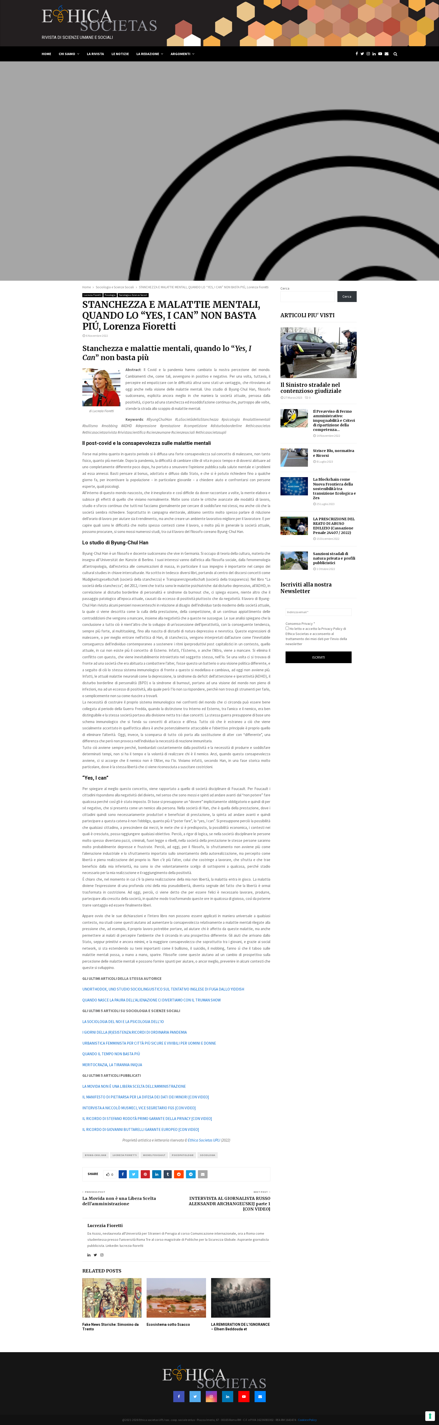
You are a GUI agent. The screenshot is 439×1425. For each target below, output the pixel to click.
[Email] (388, 54)
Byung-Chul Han (95, 1155)
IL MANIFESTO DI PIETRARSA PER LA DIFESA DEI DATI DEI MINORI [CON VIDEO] (145, 1097)
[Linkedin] (375, 54)
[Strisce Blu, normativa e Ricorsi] (294, 457)
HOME (46, 54)
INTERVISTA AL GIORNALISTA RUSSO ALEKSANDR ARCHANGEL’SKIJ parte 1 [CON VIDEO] (229, 1204)
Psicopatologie (183, 1155)
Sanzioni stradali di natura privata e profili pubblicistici (334, 558)
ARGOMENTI (180, 54)
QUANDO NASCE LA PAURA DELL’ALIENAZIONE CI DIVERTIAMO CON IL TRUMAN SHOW (151, 1000)
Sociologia (207, 1155)
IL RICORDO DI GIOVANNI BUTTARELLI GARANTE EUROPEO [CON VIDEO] (140, 1129)
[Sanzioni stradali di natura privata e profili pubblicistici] (294, 560)
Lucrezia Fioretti (92, 295)
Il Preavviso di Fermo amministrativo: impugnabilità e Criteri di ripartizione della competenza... (334, 420)
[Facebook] (358, 54)
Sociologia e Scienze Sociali (133, 295)
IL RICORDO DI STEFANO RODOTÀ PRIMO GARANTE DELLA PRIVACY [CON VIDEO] (147, 1118)
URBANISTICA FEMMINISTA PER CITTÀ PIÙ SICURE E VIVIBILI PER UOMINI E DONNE (149, 1043)
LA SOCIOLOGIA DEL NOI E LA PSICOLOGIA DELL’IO (123, 1021)
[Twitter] (363, 54)
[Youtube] (381, 54)
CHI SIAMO (67, 54)
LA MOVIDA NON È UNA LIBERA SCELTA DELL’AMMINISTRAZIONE (134, 1086)
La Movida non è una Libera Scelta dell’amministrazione (119, 1201)
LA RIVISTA (95, 54)
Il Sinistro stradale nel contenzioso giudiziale (310, 388)
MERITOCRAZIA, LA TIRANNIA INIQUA (112, 1064)
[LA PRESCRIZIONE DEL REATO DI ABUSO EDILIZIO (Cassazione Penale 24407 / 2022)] (294, 526)
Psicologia (110, 295)
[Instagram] (369, 54)
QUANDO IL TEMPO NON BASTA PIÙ (111, 1053)
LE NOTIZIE (120, 54)
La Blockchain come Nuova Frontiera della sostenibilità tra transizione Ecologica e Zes (334, 488)
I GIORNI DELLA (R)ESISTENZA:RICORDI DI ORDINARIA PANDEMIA (134, 1032)
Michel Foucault (154, 1155)
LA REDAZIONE (147, 54)
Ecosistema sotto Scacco (168, 1324)
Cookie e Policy (307, 1420)
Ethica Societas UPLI (204, 1140)
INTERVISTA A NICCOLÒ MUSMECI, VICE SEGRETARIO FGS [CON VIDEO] (139, 1107)
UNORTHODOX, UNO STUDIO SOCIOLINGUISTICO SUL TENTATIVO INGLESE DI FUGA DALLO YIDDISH (163, 989)
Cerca (284, 288)
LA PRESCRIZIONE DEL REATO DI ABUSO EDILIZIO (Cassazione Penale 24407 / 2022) (334, 526)
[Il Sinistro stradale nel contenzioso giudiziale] (318, 352)
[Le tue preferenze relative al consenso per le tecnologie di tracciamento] (430, 1416)
